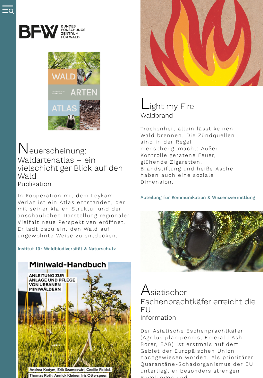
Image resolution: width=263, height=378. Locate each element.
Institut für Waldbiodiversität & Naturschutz (67, 248)
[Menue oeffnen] (8, 189)
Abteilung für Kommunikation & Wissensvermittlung (197, 197)
